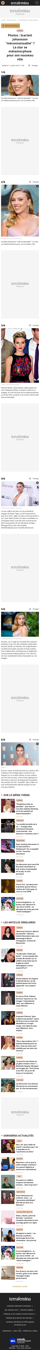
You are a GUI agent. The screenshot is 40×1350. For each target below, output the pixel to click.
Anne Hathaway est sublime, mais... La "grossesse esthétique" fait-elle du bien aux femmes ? (26, 1200)
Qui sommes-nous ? (12, 1310)
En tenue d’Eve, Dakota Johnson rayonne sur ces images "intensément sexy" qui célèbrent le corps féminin (26, 1001)
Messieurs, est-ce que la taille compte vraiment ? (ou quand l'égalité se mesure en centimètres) (26, 1166)
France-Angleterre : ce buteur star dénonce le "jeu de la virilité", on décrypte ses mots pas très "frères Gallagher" (27, 907)
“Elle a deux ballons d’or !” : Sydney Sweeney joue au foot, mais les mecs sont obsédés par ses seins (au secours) (27, 1046)
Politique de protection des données (19, 1318)
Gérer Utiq (17, 1331)
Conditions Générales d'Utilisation (19, 1306)
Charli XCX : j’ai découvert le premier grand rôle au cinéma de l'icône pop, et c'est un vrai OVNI (27, 888)
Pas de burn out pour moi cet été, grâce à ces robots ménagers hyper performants (27, 1274)
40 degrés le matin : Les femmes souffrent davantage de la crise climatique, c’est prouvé (26, 1237)
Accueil (3, 20)
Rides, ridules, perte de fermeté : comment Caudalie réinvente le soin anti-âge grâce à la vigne (27, 1219)
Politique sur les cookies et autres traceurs (19, 1314)
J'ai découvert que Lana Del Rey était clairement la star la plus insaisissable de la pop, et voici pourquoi (27, 869)
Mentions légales (27, 1310)
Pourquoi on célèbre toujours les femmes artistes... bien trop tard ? (27, 1182)
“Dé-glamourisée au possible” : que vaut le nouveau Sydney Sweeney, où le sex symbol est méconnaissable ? (27, 809)
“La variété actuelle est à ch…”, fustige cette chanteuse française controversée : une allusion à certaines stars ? (27, 829)
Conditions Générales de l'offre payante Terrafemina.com (20, 1323)
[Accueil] (20, 2)
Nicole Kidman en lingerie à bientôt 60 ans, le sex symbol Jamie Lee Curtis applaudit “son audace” (27, 982)
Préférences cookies (30, 1331)
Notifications (7, 1331)
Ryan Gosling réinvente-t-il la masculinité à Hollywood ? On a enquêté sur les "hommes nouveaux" (27, 849)
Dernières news (11, 20)
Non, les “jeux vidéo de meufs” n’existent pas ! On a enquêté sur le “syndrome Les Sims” (27, 1148)
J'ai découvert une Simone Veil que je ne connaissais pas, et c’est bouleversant (27, 1086)
